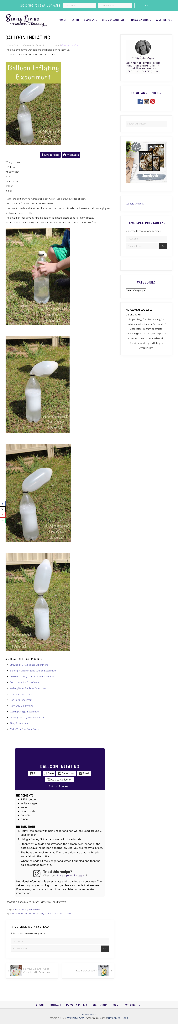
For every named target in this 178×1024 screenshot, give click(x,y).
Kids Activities (35, 909)
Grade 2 (32, 913)
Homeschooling (21, 909)
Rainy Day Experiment (21, 705)
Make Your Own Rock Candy (24, 729)
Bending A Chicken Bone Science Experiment (33, 670)
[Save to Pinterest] (3, 515)
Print (36, 773)
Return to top (89, 1014)
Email (85, 773)
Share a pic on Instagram (71, 875)
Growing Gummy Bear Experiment (27, 717)
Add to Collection (61, 779)
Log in (125, 1018)
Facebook (67, 773)
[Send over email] (3, 520)
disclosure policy (69, 45)
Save (50, 773)
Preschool (59, 913)
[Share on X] (3, 509)
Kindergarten (43, 913)
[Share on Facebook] (3, 503)
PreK (52, 913)
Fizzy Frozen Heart (19, 723)
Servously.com (114, 1018)
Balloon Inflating (59, 766)
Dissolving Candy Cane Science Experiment (32, 676)
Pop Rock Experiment (21, 699)
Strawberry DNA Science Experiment (29, 664)
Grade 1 (24, 913)
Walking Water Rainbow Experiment (28, 688)
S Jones (63, 786)
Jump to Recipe (51, 154)
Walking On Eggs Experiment (24, 711)
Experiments (15, 913)
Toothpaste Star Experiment (24, 682)
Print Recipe (72, 154)
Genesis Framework (76, 1018)
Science (68, 913)
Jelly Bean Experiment (21, 694)
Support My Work (135, 203)
